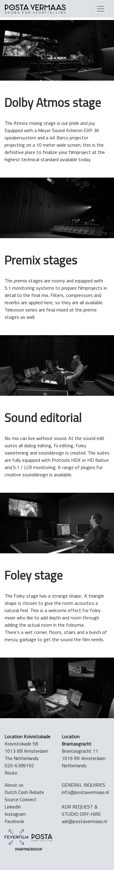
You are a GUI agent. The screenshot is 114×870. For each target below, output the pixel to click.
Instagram (15, 814)
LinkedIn (13, 806)
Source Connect (20, 799)
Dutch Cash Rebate (24, 792)
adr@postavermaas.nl (84, 821)
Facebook (14, 821)
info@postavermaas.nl (85, 792)
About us (14, 784)
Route (11, 772)
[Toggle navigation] (100, 9)
